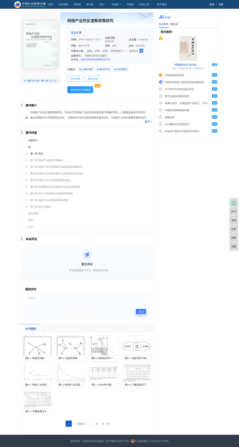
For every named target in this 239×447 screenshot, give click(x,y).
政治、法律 (93, 50)
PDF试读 (75, 78)
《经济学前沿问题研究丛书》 (96, 59)
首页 (50, 4)
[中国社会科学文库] (30, 4)
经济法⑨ (133, 50)
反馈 (233, 229)
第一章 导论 (36, 153)
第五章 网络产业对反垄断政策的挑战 (50, 180)
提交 (141, 312)
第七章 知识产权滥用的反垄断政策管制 (51, 193)
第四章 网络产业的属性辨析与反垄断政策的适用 (56, 173)
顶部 (233, 246)
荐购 (97, 85)
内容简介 (33, 140)
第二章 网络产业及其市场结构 (46, 160)
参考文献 (33, 213)
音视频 (77, 4)
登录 (211, 4)
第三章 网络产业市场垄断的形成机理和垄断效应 (56, 166)
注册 (220, 4)
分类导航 (63, 4)
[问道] (233, 202)
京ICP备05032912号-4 (117, 441)
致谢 (30, 220)
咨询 (233, 220)
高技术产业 (104, 69)
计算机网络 (87, 69)
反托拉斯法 (122, 69)
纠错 (46, 80)
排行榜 (89, 4)
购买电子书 (80, 89)
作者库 (130, 4)
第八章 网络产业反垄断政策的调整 (49, 200)
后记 (30, 226)
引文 (54, 80)
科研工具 (144, 4)
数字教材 (162, 4)
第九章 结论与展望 (40, 206)
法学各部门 (117, 50)
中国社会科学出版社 (96, 55)
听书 (233, 211)
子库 (101, 4)
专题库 (115, 4)
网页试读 (92, 78)
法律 (105, 50)
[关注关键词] (80, 69)
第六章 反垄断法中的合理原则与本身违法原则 (55, 186)
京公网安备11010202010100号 (151, 441)
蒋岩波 (74, 32)
